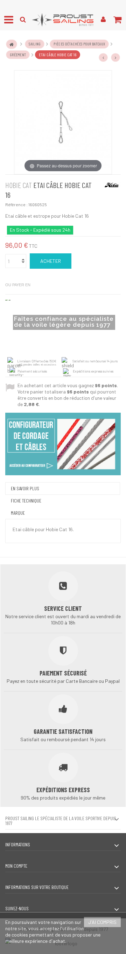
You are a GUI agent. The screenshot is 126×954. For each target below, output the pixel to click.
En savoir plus (25, 488)
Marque (18, 513)
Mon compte (16, 866)
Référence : (16, 204)
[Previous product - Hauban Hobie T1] (103, 57)
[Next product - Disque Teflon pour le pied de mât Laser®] (115, 57)
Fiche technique (26, 501)
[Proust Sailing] (62, 20)
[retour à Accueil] (11, 44)
